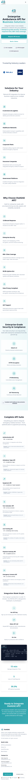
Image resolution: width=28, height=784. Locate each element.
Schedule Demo (19, 774)
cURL (4, 646)
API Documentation (6, 745)
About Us (3, 747)
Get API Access (5, 749)
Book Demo (4, 751)
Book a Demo (14, 41)
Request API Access (14, 36)
